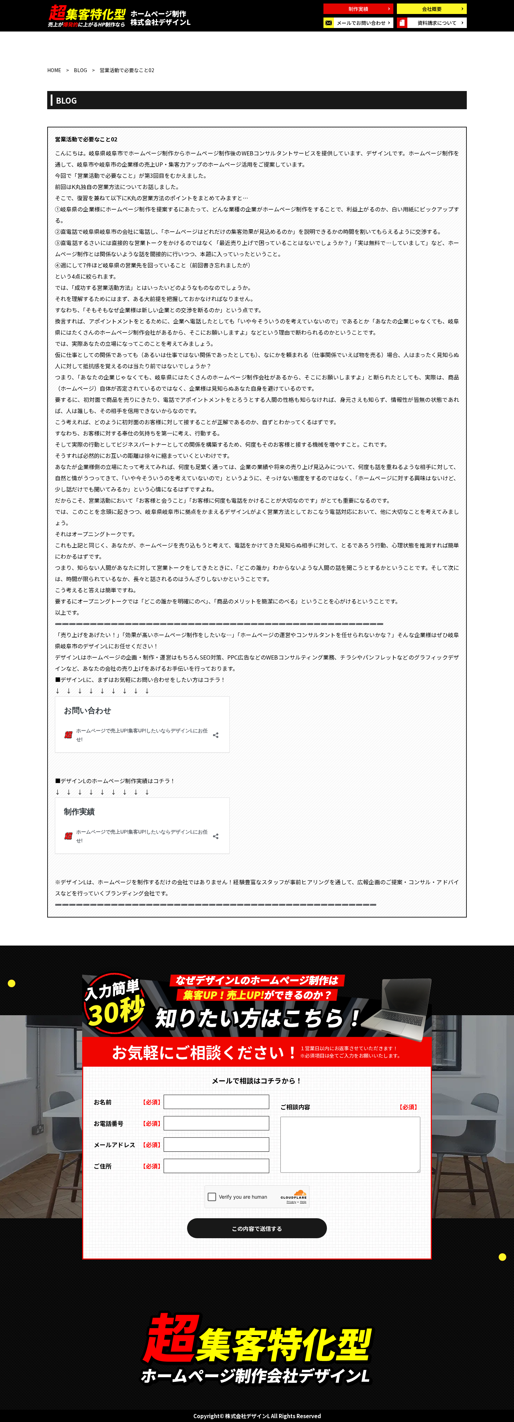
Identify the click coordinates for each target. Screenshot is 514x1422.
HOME (54, 70)
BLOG (80, 70)
